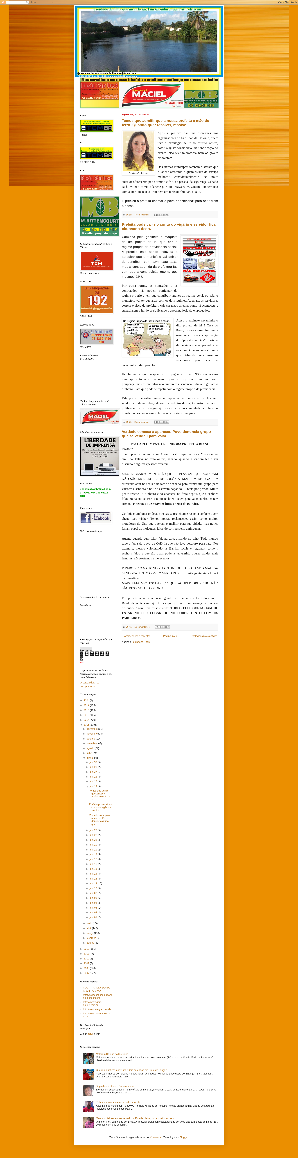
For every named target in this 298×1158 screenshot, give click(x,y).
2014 (87, 720)
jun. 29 (94, 767)
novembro (92, 733)
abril (89, 928)
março (90, 933)
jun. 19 (94, 849)
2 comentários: (142, 422)
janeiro (91, 942)
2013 (87, 724)
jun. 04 (94, 903)
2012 (87, 949)
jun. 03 (94, 907)
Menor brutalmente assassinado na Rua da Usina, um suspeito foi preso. (136, 1118)
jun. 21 (94, 840)
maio (90, 923)
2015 (87, 715)
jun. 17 (94, 859)
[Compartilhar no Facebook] (164, 214)
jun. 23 (94, 830)
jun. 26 (94, 776)
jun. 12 (94, 883)
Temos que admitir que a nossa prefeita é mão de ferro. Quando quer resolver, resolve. (165, 122)
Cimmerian (156, 1137)
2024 (87, 700)
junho (90, 758)
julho (90, 753)
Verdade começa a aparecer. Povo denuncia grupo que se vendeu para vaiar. (166, 434)
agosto (91, 748)
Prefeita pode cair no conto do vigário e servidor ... (100, 807)
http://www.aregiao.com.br (97, 1009)
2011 (87, 953)
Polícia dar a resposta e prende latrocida (118, 1102)
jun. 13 (94, 878)
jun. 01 (94, 917)
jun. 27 (94, 772)
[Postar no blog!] (158, 214)
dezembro (92, 729)
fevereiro (92, 938)
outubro (91, 738)
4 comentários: (142, 214)
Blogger (184, 1137)
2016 (87, 710)
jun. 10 (94, 888)
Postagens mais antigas (204, 636)
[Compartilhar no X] (161, 214)
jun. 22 (94, 835)
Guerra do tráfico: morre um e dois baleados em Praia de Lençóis (131, 1070)
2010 (87, 958)
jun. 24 (94, 786)
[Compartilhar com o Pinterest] (167, 214)
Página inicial (170, 636)
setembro (92, 743)
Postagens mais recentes (136, 636)
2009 (87, 963)
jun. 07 (94, 893)
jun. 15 (94, 869)
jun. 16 (94, 864)
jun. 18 (94, 854)
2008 (87, 968)
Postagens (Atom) (141, 642)
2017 (87, 705)
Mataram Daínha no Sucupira (112, 1054)
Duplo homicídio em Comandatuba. (115, 1086)
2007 (87, 973)
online (82, 662)
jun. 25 (94, 781)
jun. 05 (94, 898)
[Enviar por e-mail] (155, 214)
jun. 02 (94, 912)
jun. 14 (94, 873)
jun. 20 (94, 844)
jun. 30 (94, 762)
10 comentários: (142, 627)
